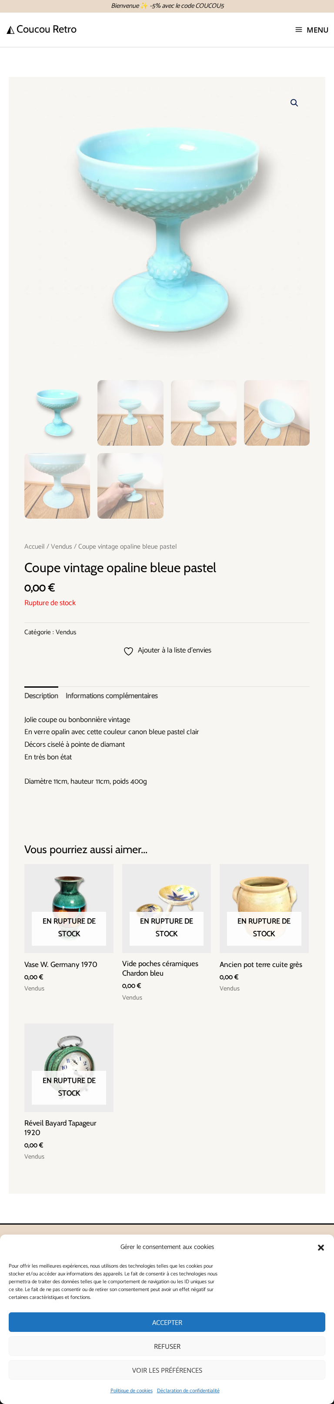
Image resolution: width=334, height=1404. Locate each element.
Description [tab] (41, 696)
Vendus (61, 546)
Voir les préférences (167, 1370)
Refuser (167, 1346)
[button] (321, 1247)
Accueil (34, 546)
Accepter (167, 1322)
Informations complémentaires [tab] (112, 696)
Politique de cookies (131, 1391)
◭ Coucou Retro (42, 29)
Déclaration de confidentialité (188, 1391)
